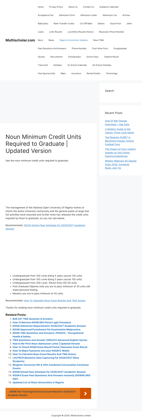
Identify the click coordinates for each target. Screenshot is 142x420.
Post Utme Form (100, 48)
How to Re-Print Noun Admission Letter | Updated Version (46, 343)
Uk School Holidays (101, 65)
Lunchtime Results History (80, 31)
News (51, 40)
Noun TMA (98, 40)
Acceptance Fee (46, 15)
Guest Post (115, 23)
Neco (40, 40)
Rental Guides (93, 73)
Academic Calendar (108, 7)
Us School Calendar (77, 65)
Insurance (76, 73)
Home (41, 7)
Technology (111, 73)
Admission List (110, 15)
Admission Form (67, 15)
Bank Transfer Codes (64, 23)
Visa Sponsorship (46, 73)
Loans (41, 31)
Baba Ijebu (43, 23)
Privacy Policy (56, 7)
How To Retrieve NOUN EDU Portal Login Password (42, 322)
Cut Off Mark (86, 23)
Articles (126, 15)
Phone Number (79, 48)
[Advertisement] (48, 102)
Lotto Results (55, 31)
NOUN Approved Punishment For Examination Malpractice (46, 329)
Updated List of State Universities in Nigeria (38, 382)
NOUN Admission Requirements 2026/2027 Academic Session (49, 326)
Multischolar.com (20, 40)
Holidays (57, 65)
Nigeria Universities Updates (74, 40)
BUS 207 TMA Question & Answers (33, 318)
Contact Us (88, 7)
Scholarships (74, 56)
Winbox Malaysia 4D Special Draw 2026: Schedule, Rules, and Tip (120, 164)
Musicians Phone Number (111, 31)
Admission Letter (88, 15)
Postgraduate (120, 48)
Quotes (41, 56)
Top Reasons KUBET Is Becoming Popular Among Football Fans (119, 141)
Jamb (129, 23)
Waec (63, 73)
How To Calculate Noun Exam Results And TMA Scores (54, 300)
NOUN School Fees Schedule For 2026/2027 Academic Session (49, 372)
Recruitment (56, 56)
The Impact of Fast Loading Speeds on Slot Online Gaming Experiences (120, 153)
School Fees (92, 56)
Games (101, 23)
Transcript (43, 65)
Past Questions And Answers (52, 48)
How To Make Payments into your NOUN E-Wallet (41, 350)
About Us (73, 7)
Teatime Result (111, 56)
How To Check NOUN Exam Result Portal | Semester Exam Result (50, 347)
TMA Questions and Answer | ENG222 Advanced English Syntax (50, 340)
